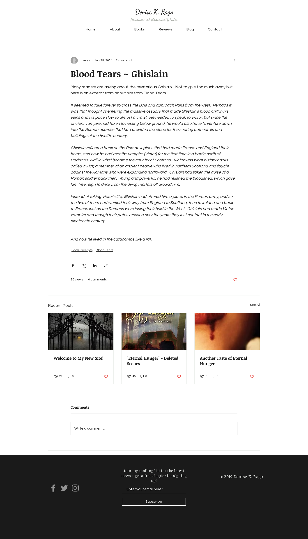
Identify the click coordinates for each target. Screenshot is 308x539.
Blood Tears (104, 250)
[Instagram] (75, 488)
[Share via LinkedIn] (95, 266)
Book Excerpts (81, 250)
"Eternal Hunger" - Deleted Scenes (152, 360)
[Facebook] (53, 488)
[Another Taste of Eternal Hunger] (227, 331)
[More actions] (234, 60)
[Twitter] (64, 488)
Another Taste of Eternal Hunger (223, 360)
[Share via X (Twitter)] (84, 266)
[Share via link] (106, 266)
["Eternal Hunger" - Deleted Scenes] (154, 331)
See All (255, 304)
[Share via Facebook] (73, 266)
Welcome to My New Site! (78, 358)
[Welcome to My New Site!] (80, 331)
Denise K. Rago (154, 12)
